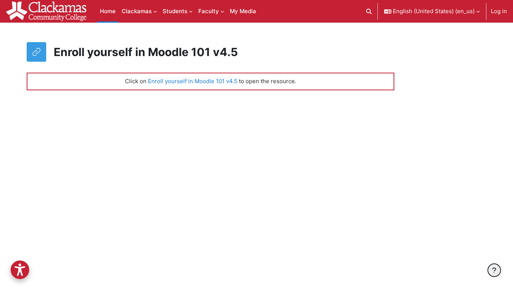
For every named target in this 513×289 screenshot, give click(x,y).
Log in (499, 11)
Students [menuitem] (175, 11)
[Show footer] (494, 270)
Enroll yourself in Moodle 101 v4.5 (192, 81)
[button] (369, 11)
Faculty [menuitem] (208, 11)
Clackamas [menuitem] (137, 11)
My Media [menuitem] (243, 11)
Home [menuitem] (108, 11)
